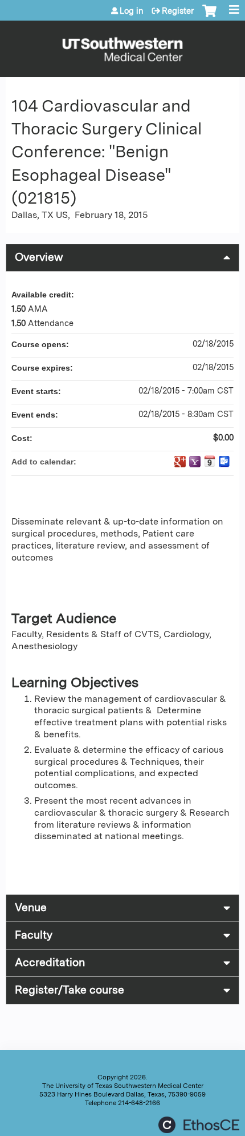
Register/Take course (69, 989)
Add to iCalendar (209, 461)
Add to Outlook (224, 461)
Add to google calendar (180, 461)
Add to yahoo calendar (195, 461)
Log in (132, 11)
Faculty (33, 935)
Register (178, 11)
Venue (31, 907)
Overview (39, 257)
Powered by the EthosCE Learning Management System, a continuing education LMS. (198, 1125)
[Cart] (209, 17)
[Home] (122, 46)
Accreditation (50, 962)
